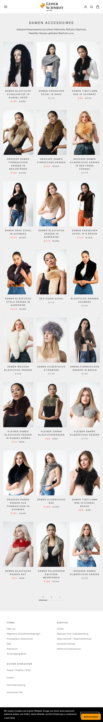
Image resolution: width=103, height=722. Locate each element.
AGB (9, 643)
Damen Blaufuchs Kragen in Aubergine (51, 233)
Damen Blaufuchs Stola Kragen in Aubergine (18, 302)
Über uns (11, 628)
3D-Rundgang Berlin (16, 653)
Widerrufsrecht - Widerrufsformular (74, 639)
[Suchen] (91, 6)
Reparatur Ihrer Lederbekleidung (72, 633)
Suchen (60, 628)
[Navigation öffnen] (5, 6)
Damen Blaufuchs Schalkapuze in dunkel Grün (18, 94)
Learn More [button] (9, 718)
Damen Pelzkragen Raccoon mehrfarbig (51, 574)
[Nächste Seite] (60, 597)
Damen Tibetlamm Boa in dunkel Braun (85, 503)
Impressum (12, 649)
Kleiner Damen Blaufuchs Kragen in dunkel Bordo (18, 434)
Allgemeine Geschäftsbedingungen (23, 633)
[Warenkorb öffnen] (97, 6)
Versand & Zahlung (66, 643)
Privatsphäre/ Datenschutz (20, 639)
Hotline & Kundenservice (69, 649)
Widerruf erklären (91, 716)
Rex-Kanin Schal (51, 298)
